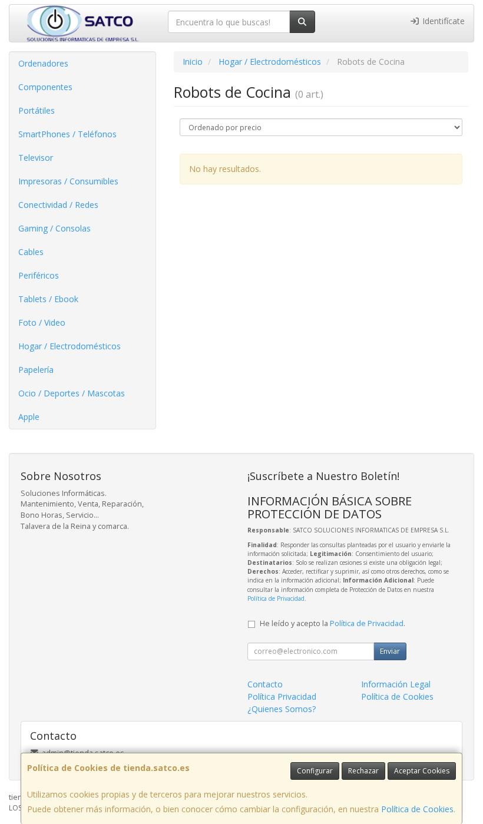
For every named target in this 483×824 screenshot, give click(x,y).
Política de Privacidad (276, 598)
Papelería (36, 369)
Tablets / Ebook (48, 299)
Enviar (390, 651)
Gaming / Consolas (54, 228)
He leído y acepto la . (332, 623)
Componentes (45, 86)
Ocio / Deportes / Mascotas (71, 393)
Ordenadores (43, 63)
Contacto (265, 684)
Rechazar (363, 771)
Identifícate (442, 21)
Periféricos (38, 275)
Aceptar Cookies (421, 771)
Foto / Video (41, 322)
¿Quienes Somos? (281, 708)
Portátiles (36, 110)
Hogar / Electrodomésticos (69, 346)
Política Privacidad (281, 696)
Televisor (35, 157)
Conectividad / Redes (58, 204)
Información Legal (396, 684)
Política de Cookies (417, 809)
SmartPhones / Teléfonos (67, 134)
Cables (31, 251)
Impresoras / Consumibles (68, 181)
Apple (28, 416)
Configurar (315, 771)
